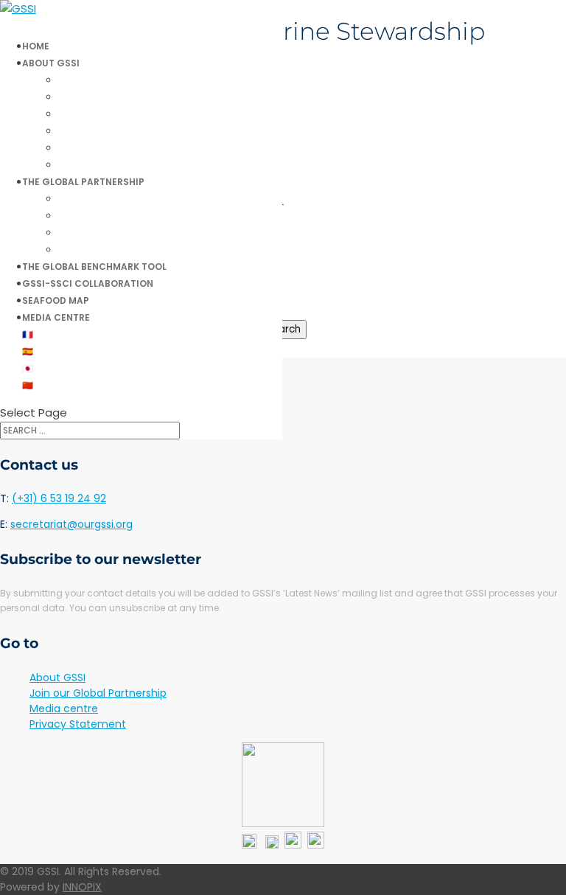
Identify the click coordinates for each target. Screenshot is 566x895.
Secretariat (98, 131)
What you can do (111, 97)
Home (35, 46)
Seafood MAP (55, 300)
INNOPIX (82, 887)
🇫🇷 (27, 334)
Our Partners (101, 215)
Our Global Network (119, 198)
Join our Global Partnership (136, 249)
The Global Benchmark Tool (94, 266)
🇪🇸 (27, 351)
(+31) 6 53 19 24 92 (59, 498)
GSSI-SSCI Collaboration (87, 283)
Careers (88, 148)
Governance (99, 114)
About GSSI (57, 677)
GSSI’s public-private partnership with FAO (170, 232)
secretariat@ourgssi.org (71, 524)
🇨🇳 (27, 385)
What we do (98, 80)
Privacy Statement (77, 724)
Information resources (125, 165)
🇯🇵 (27, 368)
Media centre (56, 317)
